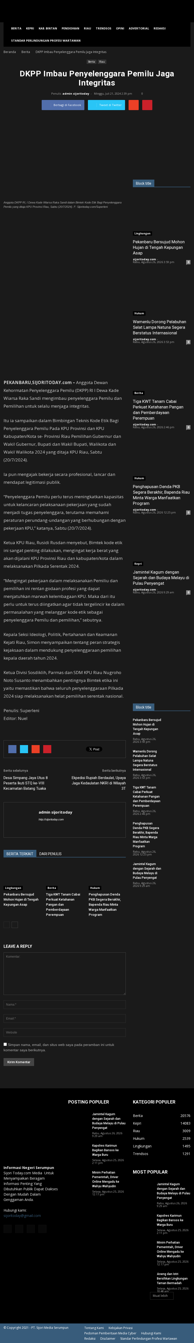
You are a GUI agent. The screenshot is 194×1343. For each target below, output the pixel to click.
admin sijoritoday (75, 93)
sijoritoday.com (144, 259)
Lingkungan (13, 888)
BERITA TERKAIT (20, 854)
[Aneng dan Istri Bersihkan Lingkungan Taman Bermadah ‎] (143, 1279)
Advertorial (139, 28)
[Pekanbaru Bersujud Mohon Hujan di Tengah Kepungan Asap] (22, 877)
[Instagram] (19, 1229)
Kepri (30, 28)
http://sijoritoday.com (51, 819)
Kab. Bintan (48, 28)
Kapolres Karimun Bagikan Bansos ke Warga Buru (105, 1150)
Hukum (95, 888)
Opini (120, 28)
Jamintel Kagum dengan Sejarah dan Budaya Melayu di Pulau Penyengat (161, 578)
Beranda (10, 52)
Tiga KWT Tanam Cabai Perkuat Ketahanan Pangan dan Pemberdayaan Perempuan (63, 904)
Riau (87, 28)
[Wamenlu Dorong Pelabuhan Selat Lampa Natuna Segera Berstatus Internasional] (161, 294)
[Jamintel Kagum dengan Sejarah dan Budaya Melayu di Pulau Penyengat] (161, 545)
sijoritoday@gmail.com (22, 1215)
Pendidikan (70, 28)
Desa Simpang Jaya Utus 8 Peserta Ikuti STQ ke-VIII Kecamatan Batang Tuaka (26, 783)
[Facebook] (8, 1229)
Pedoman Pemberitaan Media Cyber (110, 1333)
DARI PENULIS (50, 854)
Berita (16, 28)
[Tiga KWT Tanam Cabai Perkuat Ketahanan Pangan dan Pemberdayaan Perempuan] (64, 877)
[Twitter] (31, 1229)
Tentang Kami (94, 1328)
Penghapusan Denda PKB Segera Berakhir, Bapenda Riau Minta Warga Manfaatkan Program (105, 904)
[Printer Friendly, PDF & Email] (18, 732)
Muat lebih (160, 1296)
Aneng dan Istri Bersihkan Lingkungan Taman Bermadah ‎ (172, 1278)
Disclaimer (107, 1338)
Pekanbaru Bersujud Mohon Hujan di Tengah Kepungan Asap (21, 899)
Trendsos (103, 28)
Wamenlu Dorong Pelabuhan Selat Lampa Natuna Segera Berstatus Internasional (159, 327)
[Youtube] (42, 1229)
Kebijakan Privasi (121, 1328)
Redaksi (160, 28)
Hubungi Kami (151, 1333)
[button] (184, 34)
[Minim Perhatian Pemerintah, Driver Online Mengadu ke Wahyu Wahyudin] (78, 1177)
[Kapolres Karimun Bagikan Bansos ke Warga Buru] (78, 1150)
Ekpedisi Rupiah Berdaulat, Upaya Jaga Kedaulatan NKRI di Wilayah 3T (99, 783)
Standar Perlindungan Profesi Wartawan (46, 40)
